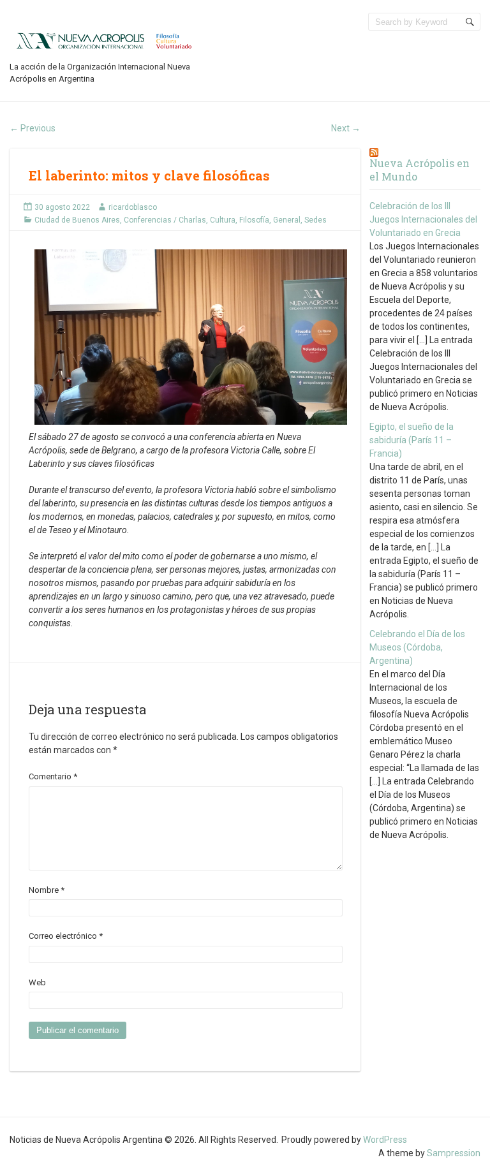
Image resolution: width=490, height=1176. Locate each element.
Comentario (53, 776)
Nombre (46, 890)
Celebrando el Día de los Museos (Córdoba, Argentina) (417, 647)
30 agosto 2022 (62, 207)
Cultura (222, 220)
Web (37, 982)
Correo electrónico (66, 936)
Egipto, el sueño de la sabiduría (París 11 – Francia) (411, 440)
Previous (33, 128)
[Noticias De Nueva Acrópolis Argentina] (105, 40)
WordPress (385, 1140)
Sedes (315, 220)
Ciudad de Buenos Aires (77, 220)
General (287, 220)
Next (345, 128)
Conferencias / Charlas (165, 220)
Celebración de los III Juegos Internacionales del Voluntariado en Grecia (423, 219)
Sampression (453, 1153)
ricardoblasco (132, 207)
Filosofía (254, 220)
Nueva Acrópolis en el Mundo (419, 169)
